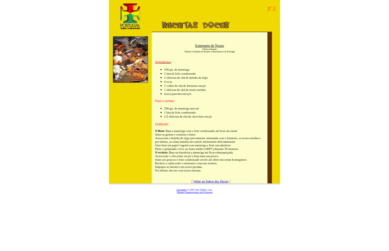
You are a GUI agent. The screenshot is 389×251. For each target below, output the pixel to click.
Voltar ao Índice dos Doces (210, 181)
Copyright (181, 190)
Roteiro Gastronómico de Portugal (194, 192)
